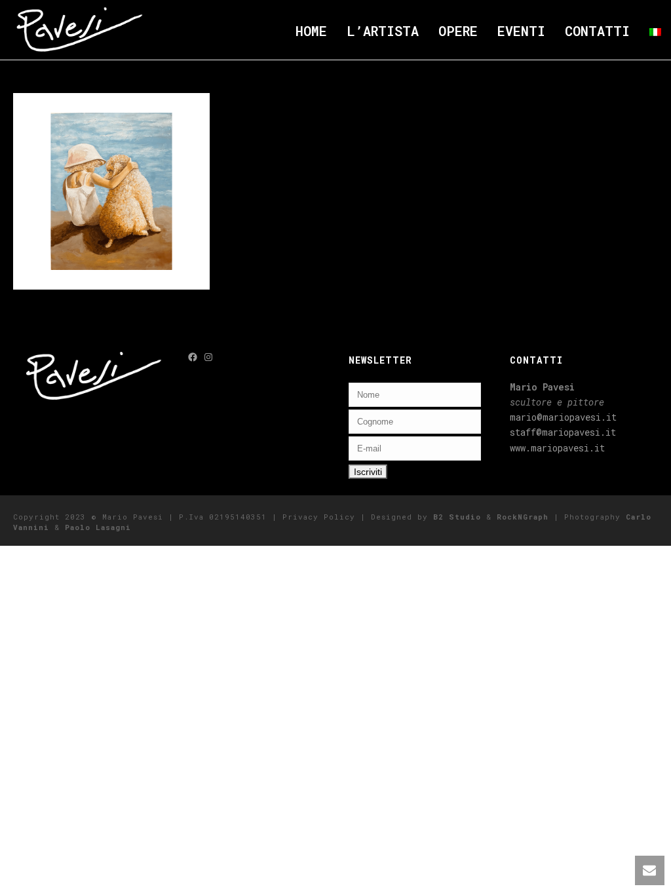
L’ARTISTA (383, 31)
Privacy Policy (318, 517)
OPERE (458, 31)
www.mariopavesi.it (557, 448)
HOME (311, 31)
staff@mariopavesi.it (563, 432)
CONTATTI (597, 31)
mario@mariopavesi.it (563, 417)
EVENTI (521, 31)
